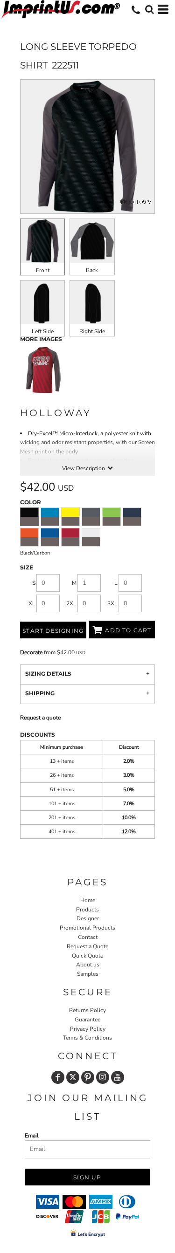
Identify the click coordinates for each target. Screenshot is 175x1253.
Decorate (31, 652)
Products (87, 909)
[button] (149, 9)
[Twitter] (72, 1077)
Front (42, 270)
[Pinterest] (87, 1077)
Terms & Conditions (87, 1037)
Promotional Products (87, 927)
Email (32, 1135)
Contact (88, 937)
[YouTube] (117, 1077)
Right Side (92, 331)
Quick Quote (87, 955)
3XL (112, 603)
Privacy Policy (87, 1029)
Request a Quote (87, 946)
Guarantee (87, 1019)
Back (92, 270)
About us (87, 964)
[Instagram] (102, 1077)
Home (87, 900)
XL (31, 603)
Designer (88, 918)
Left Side (43, 331)
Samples (87, 974)
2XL (71, 603)
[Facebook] (57, 1077)
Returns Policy (87, 1010)
